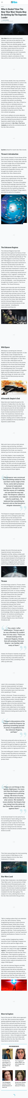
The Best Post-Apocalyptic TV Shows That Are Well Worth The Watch (6, 1064)
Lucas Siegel (6, 20)
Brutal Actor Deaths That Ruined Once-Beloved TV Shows (20, 1084)
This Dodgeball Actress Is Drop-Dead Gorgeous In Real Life (7, 1085)
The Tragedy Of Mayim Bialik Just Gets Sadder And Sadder (20, 1063)
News (2, 6)
